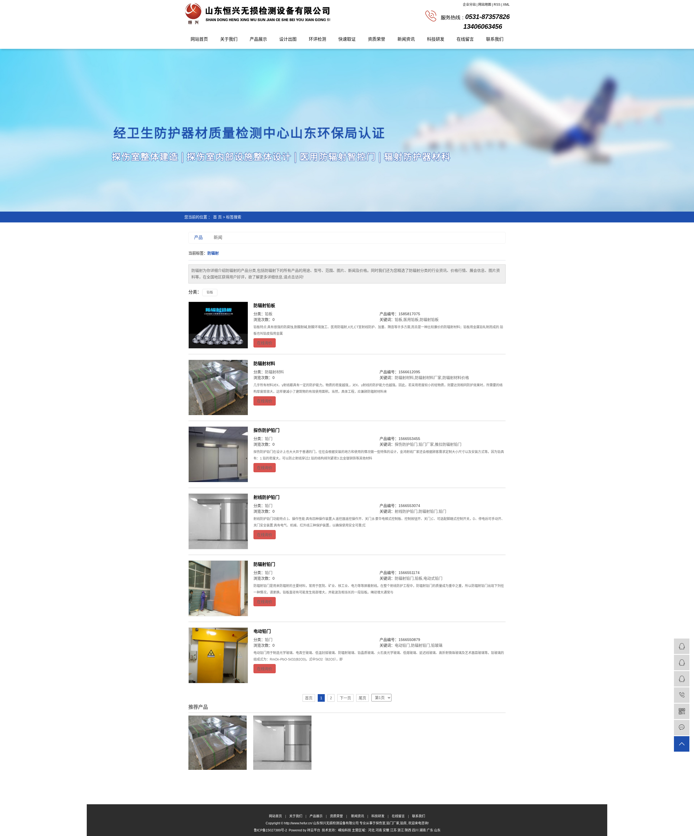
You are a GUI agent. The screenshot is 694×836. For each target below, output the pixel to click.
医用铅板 (411, 319)
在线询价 (264, 343)
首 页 (217, 217)
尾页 (362, 698)
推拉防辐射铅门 (448, 444)
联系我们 (494, 39)
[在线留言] (681, 727)
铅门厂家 (426, 444)
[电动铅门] (218, 655)
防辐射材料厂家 (428, 377)
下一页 (345, 698)
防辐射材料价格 (455, 377)
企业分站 (469, 5)
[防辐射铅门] (218, 588)
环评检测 (317, 39)
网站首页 (199, 39)
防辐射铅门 (428, 511)
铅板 (210, 292)
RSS (497, 5)
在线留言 (465, 39)
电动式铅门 (432, 578)
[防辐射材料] (218, 388)
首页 (309, 698)
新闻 (218, 237)
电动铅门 (262, 631)
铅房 (403, 823)
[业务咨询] (681, 646)
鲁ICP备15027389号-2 (270, 830)
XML (506, 5)
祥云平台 (313, 830)
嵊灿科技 (344, 830)
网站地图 (484, 5)
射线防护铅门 (266, 497)
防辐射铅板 (264, 305)
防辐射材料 (264, 363)
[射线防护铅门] (218, 521)
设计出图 (288, 39)
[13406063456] (681, 695)
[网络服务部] (681, 662)
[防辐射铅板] (218, 325)
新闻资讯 (406, 39)
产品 (198, 237)
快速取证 (347, 39)
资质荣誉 (376, 39)
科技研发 (435, 39)
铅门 (268, 438)
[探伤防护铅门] (218, 454)
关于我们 (228, 39)
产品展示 (258, 39)
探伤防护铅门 (266, 430)
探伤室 (380, 823)
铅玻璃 (436, 645)
